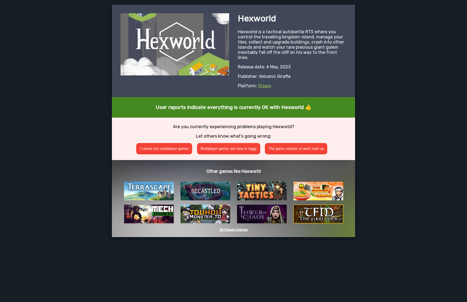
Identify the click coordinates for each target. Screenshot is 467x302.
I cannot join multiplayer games (164, 149)
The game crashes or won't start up (296, 149)
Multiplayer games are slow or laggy (229, 149)
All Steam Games (233, 230)
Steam (264, 85)
